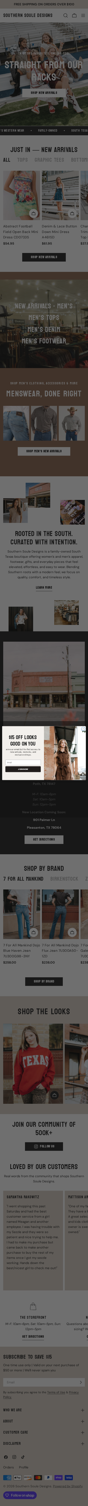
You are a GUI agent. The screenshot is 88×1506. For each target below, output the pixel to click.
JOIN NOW (23, 769)
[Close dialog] (83, 729)
